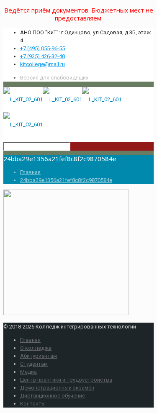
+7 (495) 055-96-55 (42, 48)
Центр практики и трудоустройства (66, 380)
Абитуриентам (38, 356)
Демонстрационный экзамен (57, 388)
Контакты (33, 403)
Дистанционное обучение (52, 395)
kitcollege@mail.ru (42, 64)
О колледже (35, 348)
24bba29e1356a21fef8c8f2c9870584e (66, 180)
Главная (30, 172)
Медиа (28, 372)
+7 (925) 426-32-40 (42, 56)
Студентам (34, 364)
